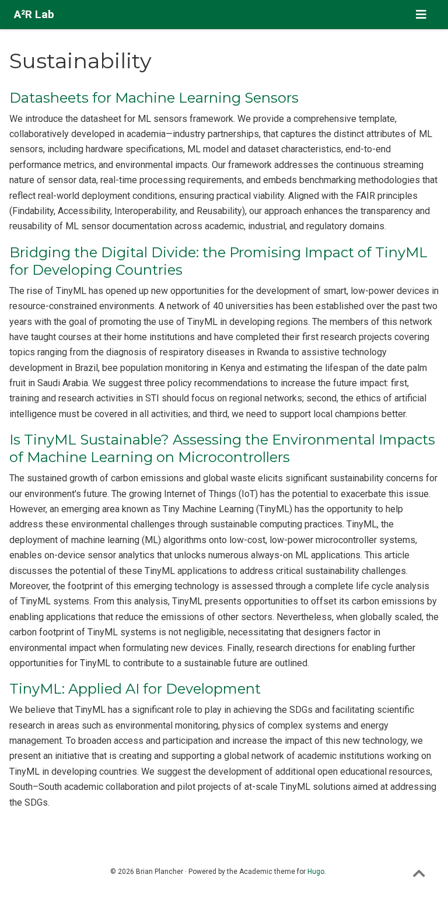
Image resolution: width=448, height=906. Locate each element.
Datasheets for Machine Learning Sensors (154, 97)
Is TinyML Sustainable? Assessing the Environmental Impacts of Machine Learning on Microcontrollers (222, 448)
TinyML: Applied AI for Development (135, 688)
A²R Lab (34, 14)
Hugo (315, 871)
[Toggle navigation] (421, 14)
